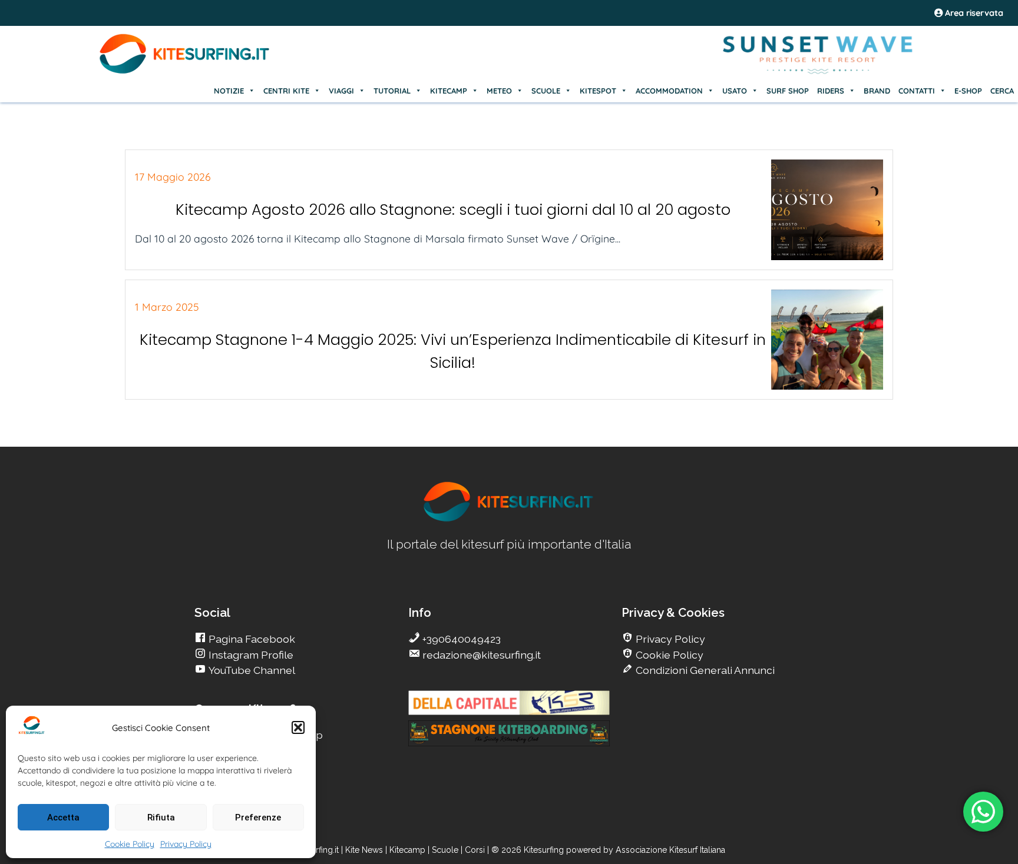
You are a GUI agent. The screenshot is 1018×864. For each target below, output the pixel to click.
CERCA (1002, 90)
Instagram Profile (249, 655)
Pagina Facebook (250, 639)
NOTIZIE (229, 90)
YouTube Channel (250, 670)
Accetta (63, 817)
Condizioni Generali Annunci (704, 670)
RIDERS (830, 90)
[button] (298, 727)
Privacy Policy (185, 844)
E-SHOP (968, 90)
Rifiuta (161, 817)
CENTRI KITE (286, 90)
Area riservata (973, 13)
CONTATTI (916, 90)
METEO (499, 90)
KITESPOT (598, 90)
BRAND (877, 90)
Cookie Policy (129, 844)
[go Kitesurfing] (509, 519)
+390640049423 (460, 639)
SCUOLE (545, 90)
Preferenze (258, 817)
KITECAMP (448, 90)
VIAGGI (341, 90)
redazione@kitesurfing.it (480, 655)
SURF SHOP (787, 90)
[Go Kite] (185, 71)
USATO (734, 90)
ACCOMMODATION (669, 90)
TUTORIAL (392, 90)
